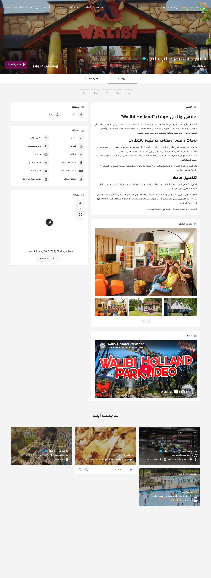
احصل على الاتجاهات (48, 259)
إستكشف (73, 7)
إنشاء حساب (11, 7)
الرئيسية (100, 7)
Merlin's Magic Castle (187, 170)
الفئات (61, 7)
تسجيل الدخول (27, 7)
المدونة (47, 7)
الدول (88, 7)
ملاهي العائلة (142, 125)
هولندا (165, 125)
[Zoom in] (80, 203)
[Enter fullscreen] (80, 214)
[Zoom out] (80, 208)
